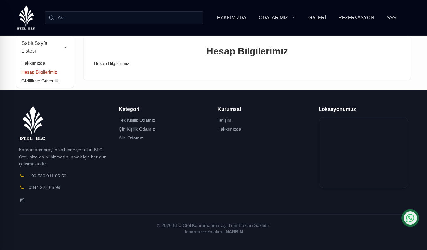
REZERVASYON (356, 17)
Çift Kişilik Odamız (137, 128)
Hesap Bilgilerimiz (39, 71)
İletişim (224, 120)
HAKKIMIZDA (231, 17)
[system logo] (26, 17)
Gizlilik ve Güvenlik (40, 80)
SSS (391, 17)
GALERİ (317, 17)
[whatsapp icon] (410, 218)
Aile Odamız (131, 137)
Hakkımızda (33, 63)
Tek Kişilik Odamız (137, 120)
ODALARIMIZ (273, 17)
